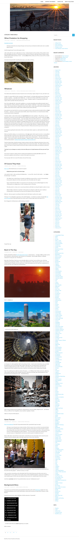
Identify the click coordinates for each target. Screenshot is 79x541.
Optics (56, 402)
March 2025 (57, 93)
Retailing (57, 423)
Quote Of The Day (59, 45)
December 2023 (58, 114)
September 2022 (58, 135)
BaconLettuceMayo (59, 248)
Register (57, 508)
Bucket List (57, 258)
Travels (56, 473)
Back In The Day (10, 250)
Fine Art (57, 309)
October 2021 (58, 150)
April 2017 (57, 225)
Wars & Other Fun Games (30, 90)
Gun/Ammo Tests (58, 337)
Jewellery (57, 358)
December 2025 (58, 81)
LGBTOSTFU (57, 365)
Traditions (57, 466)
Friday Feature (58, 316)
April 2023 (57, 125)
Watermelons (58, 488)
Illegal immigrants (59, 352)
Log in (56, 509)
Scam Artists (57, 430)
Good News (57, 323)
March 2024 (57, 110)
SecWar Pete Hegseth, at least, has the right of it (25, 139)
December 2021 (58, 147)
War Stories (57, 485)
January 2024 (58, 112)
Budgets (57, 260)
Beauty (56, 251)
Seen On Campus (58, 434)
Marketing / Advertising (60, 376)
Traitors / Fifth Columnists (60, 471)
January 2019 (58, 195)
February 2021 (58, 161)
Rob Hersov (37, 489)
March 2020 (57, 176)
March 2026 (57, 76)
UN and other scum (59, 477)
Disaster (57, 287)
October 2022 (58, 133)
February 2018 (58, 211)
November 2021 (58, 148)
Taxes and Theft (58, 451)
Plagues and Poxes (59, 408)
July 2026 (57, 71)
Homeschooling (58, 347)
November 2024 (58, 99)
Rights (56, 426)
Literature (57, 370)
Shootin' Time (58, 437)
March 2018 (57, 209)
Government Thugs (59, 326)
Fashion (56, 305)
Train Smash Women (59, 470)
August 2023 (57, 119)
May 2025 (57, 90)
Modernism (57, 384)
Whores (56, 496)
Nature (56, 395)
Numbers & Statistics (59, 397)
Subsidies (57, 448)
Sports (56, 446)
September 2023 (58, 118)
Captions (57, 264)
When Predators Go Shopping (15, 38)
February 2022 (58, 144)
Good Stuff (57, 325)
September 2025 (58, 85)
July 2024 (57, 104)
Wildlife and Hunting (26, 40)
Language (57, 361)
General (56, 320)
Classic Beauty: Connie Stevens (61, 48)
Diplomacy (57, 286)
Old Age (57, 398)
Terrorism (57, 453)
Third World (18, 40)
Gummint (57, 336)
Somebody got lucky (8, 43)
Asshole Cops (58, 246)
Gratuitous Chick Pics (59, 329)
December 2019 (58, 180)
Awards (56, 247)
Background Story (11, 485)
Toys (56, 463)
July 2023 (57, 121)
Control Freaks (58, 275)
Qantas (56, 415)
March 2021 (57, 160)
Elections (57, 297)
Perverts (57, 406)
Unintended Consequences (60, 480)
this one (9, 198)
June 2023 (57, 122)
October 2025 (58, 83)
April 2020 (57, 175)
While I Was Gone (58, 495)
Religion (57, 420)
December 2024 (58, 97)
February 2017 (58, 227)
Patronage (57, 405)
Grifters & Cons (58, 333)
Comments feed (58, 512)
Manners (57, 374)
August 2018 (57, 202)
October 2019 (58, 183)
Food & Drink (58, 312)
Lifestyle (57, 367)
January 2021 (58, 162)
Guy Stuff (57, 338)
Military (56, 381)
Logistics (57, 372)
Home (42, 1)
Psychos (56, 410)
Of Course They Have (12, 164)
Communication (58, 271)
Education (57, 296)
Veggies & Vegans (59, 482)
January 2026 (58, 79)
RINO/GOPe (57, 427)
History (56, 345)
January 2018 (58, 212)
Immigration (57, 354)
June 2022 (57, 139)
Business (57, 262)
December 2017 (58, 213)
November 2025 (58, 82)
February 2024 (58, 111)
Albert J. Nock (58, 240)
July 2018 (57, 204)
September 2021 (58, 151)
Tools (56, 460)
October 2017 (58, 216)
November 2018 (58, 198)
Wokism (56, 499)
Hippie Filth (57, 344)
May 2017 (57, 223)
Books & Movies (58, 255)
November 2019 (58, 182)
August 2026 (57, 70)
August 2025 (57, 86)
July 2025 (57, 88)
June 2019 (57, 189)
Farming (57, 304)
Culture (56, 282)
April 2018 (57, 208)
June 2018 (57, 205)
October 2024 (58, 100)
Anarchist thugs (58, 242)
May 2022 (57, 140)
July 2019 (57, 187)
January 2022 (58, 146)
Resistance (57, 421)
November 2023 (58, 115)
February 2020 (58, 178)
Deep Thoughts (58, 284)
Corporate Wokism (59, 278)
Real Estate (57, 419)
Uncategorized (58, 478)
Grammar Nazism (58, 327)
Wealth (56, 489)
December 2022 (58, 130)
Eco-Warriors (57, 293)
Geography (57, 322)
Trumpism (57, 474)
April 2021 (57, 158)
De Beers (57, 283)
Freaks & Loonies (58, 315)
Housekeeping (58, 349)
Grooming (57, 334)
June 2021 (57, 155)
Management (58, 373)
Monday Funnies (58, 47)
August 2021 (57, 153)
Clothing (57, 269)
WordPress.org (58, 513)
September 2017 (58, 218)
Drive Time (57, 289)
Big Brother (57, 254)
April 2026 (57, 75)
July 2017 (57, 220)
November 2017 (58, 215)
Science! (57, 433)
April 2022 (57, 142)
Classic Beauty (58, 266)
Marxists (21, 487)
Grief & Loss (57, 332)
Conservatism (58, 272)
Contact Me (60, 1)
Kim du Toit (13, 40)
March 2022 (57, 143)
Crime (56, 279)
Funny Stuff (57, 319)
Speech (56, 445)
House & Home (58, 348)
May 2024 (57, 107)
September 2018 (58, 201)
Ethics (56, 302)
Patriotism (57, 403)
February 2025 (58, 94)
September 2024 (58, 101)
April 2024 (57, 108)
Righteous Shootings (59, 424)
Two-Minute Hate (58, 475)
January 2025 (58, 96)
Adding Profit (58, 42)
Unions (56, 481)
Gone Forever (9, 419)
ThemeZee (18, 538)
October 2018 (58, 200)
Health (56, 341)
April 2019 (57, 191)
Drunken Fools (58, 290)
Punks (56, 412)
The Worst (57, 456)
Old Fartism (57, 401)
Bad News (57, 250)
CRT (56, 280)
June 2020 (57, 172)
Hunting (56, 351)
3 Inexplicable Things (59, 235)
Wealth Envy (57, 491)
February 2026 (58, 78)
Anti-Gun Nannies (58, 243)
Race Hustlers (58, 417)
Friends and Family (59, 318)
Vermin (56, 484)
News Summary (58, 44)
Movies (56, 387)
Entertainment (58, 300)
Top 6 (56, 462)
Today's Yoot (57, 459)
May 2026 (57, 74)
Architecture (57, 244)
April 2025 (57, 92)
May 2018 (57, 207)
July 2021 (57, 154)
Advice (56, 236)
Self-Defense (57, 435)
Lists (56, 369)
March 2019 (57, 193)
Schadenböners (58, 431)
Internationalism (58, 356)
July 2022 (57, 137)
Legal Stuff (57, 363)
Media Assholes (58, 379)
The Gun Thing (58, 455)
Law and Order (58, 362)
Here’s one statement (8, 424)
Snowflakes (57, 444)
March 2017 (57, 226)
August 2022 (57, 136)
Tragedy (56, 467)
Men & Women (58, 380)
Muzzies (19, 165)
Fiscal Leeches (58, 311)
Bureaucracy (57, 261)
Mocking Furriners (59, 383)
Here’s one (6, 168)
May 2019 (57, 190)
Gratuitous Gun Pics (59, 330)
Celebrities (57, 265)
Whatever (8, 89)
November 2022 (58, 132)
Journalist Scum (58, 359)
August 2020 (57, 169)
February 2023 (58, 128)
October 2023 (58, 117)
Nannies (57, 392)
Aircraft (56, 239)
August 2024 (57, 103)
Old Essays (57, 399)
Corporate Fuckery (59, 276)
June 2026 (57, 72)
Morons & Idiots (58, 385)
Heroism (57, 343)
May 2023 (57, 124)
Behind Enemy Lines (59, 253)
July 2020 (57, 171)
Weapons (57, 492)
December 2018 (58, 197)
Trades (56, 464)
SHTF (56, 442)
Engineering (57, 298)
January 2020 (58, 179)
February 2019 (58, 194)
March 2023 (57, 126)
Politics (18, 90)
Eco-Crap (57, 291)
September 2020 (58, 168)
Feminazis (57, 307)
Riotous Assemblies (59, 428)
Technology (57, 452)
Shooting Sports (58, 439)
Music (56, 390)
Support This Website (50, 1)
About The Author (69, 1)
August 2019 (57, 186)
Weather (57, 493)
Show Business (58, 441)
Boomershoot (58, 257)
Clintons (57, 268)
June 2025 (57, 89)
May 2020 (57, 173)
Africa (17, 487)
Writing (56, 500)
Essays (56, 301)
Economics (57, 294)
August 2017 (57, 219)
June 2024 (57, 106)
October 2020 (58, 166)
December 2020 (58, 164)
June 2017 (57, 222)
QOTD (56, 416)
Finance (56, 308)
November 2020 (58, 165)
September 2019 (58, 184)
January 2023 (58, 129)
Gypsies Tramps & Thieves (60, 340)
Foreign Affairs (21, 421)
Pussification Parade (59, 413)
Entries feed (57, 510)
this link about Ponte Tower (22, 254)
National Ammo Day (59, 394)
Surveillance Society (59, 449)
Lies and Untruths (58, 366)
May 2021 (57, 157)
